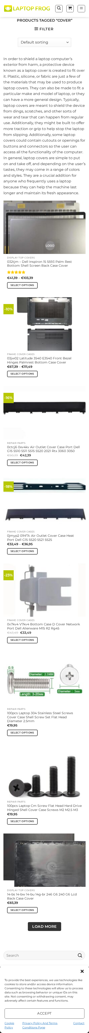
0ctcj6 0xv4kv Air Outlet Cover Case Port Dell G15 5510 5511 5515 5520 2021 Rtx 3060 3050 (43, 449)
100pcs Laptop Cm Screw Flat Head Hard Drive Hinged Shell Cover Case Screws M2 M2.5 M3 (44, 808)
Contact (78, 1023)
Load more (44, 926)
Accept (44, 1013)
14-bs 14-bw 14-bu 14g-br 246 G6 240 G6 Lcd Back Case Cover (42, 896)
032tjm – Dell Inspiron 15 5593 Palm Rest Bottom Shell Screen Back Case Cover (39, 264)
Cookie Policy (9, 1025)
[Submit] (80, 955)
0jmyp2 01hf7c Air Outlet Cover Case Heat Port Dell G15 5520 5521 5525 (40, 538)
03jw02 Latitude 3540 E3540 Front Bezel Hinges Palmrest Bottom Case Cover (39, 360)
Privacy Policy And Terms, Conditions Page (40, 1025)
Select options (22, 285)
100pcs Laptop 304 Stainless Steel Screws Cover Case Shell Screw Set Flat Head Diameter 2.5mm (40, 717)
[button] (82, 971)
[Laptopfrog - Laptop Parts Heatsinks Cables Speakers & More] (27, 9)
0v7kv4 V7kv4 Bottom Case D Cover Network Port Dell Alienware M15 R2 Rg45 (43, 626)
